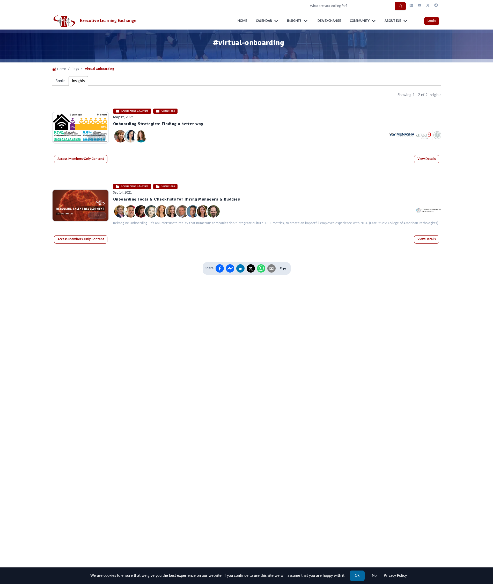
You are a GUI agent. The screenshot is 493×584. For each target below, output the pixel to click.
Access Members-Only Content (80, 159)
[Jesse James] (182, 211)
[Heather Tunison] (172, 211)
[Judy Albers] (120, 136)
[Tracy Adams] (213, 211)
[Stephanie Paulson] (141, 136)
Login (432, 21)
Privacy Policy (395, 576)
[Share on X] (251, 268)
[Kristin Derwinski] (141, 211)
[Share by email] (271, 268)
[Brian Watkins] (130, 211)
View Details (426, 159)
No (374, 576)
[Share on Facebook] (220, 268)
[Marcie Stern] (162, 211)
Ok (357, 576)
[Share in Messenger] (230, 268)
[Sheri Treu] (130, 136)
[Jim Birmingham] (193, 211)
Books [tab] (60, 81)
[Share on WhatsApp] (261, 268)
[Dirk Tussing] (120, 211)
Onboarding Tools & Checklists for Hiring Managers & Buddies (176, 199)
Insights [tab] (78, 81)
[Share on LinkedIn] (240, 268)
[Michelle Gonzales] (203, 211)
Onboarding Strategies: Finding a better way (158, 123)
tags (75, 69)
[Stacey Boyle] (151, 211)
